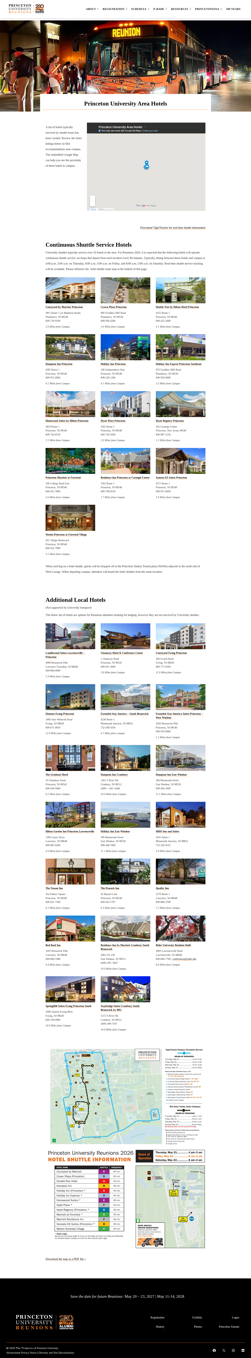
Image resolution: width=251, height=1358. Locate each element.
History (160, 1326)
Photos (198, 1326)
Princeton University (47, 1348)
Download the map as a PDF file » (66, 1259)
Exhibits (197, 1317)
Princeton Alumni (229, 1326)
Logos (235, 1317)
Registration (157, 1317)
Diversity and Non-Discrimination (56, 1352)
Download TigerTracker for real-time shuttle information (172, 227)
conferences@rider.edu (184, 958)
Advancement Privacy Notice (21, 1352)
